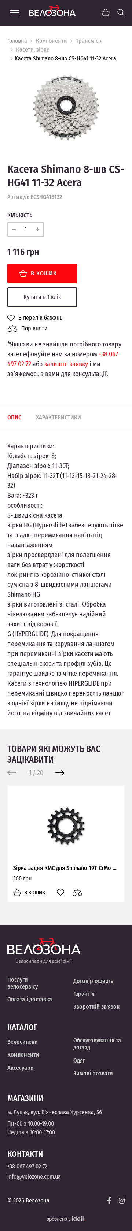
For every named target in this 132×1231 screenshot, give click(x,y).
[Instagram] (121, 1200)
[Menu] (14, 12)
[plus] (37, 229)
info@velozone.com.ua (34, 1176)
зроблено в (59, 1219)
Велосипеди (22, 1041)
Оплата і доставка (29, 999)
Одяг (79, 1060)
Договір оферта (93, 981)
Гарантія (84, 993)
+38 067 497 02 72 (27, 1166)
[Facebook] (109, 1200)
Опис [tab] (14, 417)
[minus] (14, 229)
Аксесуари (20, 1067)
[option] (66, 107)
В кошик (44, 273)
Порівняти (34, 328)
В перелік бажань (40, 318)
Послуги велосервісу (22, 983)
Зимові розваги (93, 1073)
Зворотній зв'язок (96, 1006)
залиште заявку (66, 364)
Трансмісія (89, 40)
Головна (17, 40)
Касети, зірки (33, 49)
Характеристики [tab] (58, 417)
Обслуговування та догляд (97, 1044)
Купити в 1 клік (42, 296)
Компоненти (51, 40)
